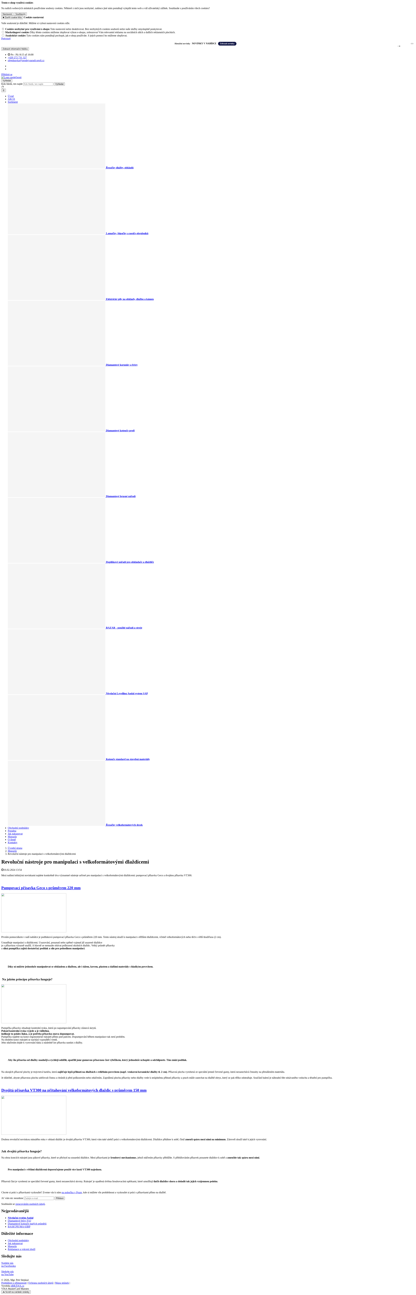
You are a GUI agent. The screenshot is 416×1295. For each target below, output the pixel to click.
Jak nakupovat (15, 833)
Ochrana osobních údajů (40, 1282)
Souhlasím (20, 14)
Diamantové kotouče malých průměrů (27, 1223)
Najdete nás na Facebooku (8, 1264)
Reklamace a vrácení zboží (21, 1249)
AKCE (11, 99)
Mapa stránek (62, 1282)
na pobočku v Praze (72, 1192)
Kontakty (12, 842)
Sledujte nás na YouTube (7, 1273)
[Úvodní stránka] (11, 77)
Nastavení (7, 14)
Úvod (11, 96)
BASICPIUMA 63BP (19, 1226)
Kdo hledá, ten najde (12, 83)
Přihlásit (60, 1198)
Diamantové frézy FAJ (19, 1220)
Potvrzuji (6, 38)
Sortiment (13, 102)
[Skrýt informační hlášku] (412, 43)
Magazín (12, 836)
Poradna (12, 830)
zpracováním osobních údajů (30, 1204)
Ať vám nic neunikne (12, 1198)
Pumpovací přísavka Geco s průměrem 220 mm (41, 888)
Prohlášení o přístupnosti (13, 1282)
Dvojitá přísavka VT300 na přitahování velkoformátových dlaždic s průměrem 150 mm (74, 1090)
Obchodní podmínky (18, 827)
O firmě (12, 839)
